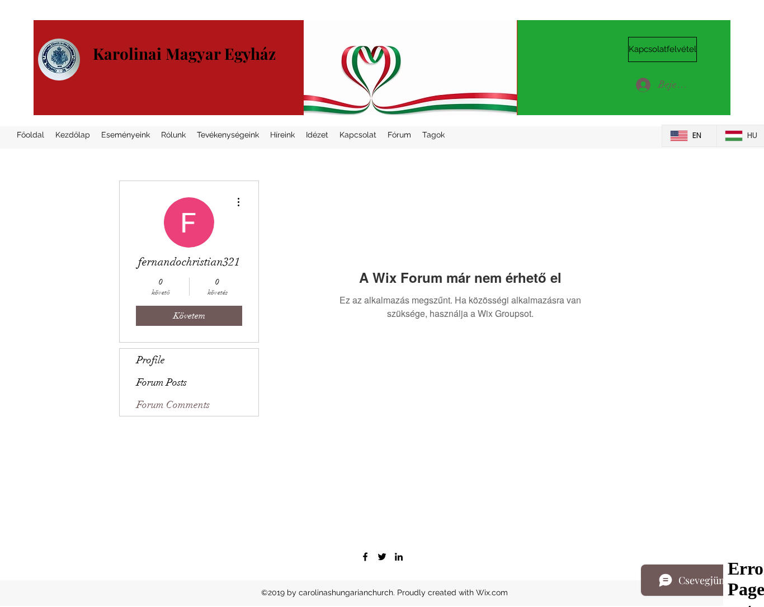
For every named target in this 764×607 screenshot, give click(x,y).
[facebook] (365, 556)
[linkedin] (398, 556)
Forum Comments (173, 405)
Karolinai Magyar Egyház (184, 53)
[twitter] (382, 556)
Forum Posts (161, 382)
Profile (150, 360)
